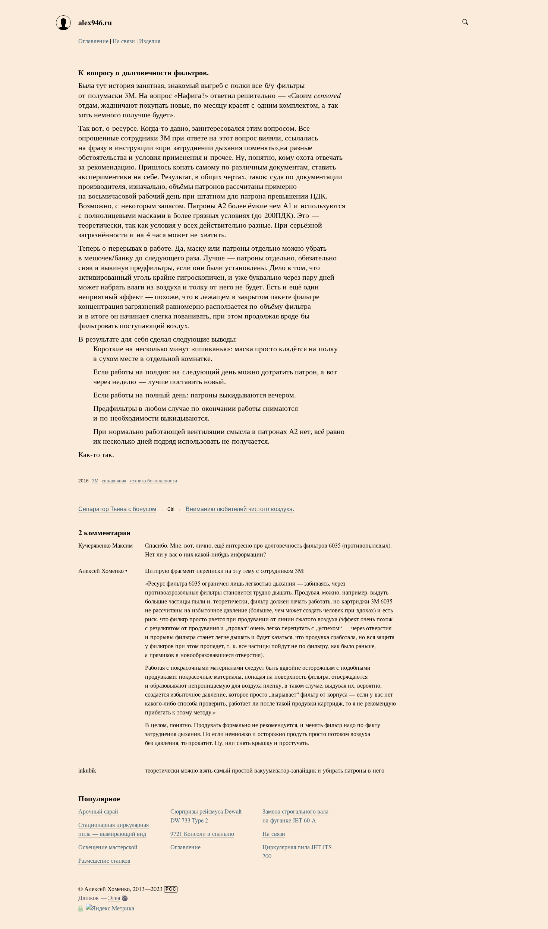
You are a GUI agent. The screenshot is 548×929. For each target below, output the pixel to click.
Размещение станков (104, 860)
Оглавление (93, 41)
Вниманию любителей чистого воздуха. (240, 509)
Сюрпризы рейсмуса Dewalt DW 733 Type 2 (206, 815)
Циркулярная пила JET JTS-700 (298, 851)
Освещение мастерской (108, 847)
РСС (171, 889)
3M (95, 480)
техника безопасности (153, 480)
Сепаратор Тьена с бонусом (117, 509)
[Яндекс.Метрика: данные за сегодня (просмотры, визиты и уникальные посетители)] (110, 908)
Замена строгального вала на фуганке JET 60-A (295, 815)
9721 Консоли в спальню (202, 833)
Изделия (149, 41)
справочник (114, 480)
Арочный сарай (98, 811)
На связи (124, 41)
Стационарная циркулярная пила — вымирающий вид (113, 829)
